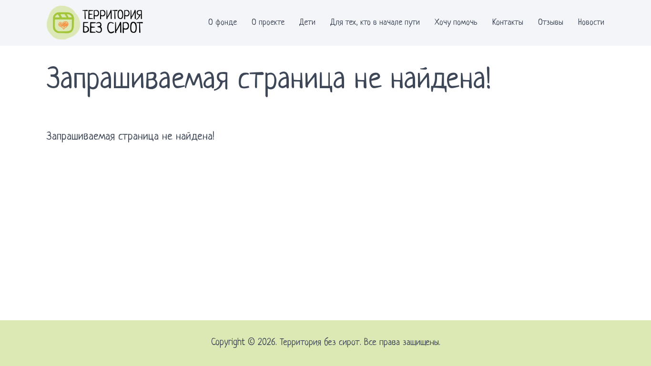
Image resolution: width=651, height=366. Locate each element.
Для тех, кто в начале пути (375, 22)
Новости (591, 22)
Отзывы (550, 22)
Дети (307, 22)
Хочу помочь (456, 22)
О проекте (268, 22)
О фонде (222, 22)
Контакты (507, 22)
